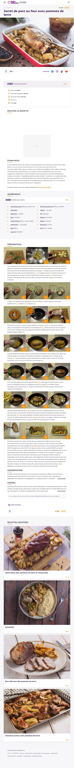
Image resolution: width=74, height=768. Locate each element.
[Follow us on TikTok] (62, 71)
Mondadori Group (37, 756)
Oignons (14, 214)
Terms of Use (28, 753)
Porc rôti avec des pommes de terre (20, 681)
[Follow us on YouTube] (67, 71)
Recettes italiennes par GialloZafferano (17, 2)
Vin (41, 228)
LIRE (66, 577)
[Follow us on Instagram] (57, 71)
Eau (12, 228)
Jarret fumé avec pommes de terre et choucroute (26, 573)
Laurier (13, 232)
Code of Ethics (27, 756)
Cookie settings (11, 756)
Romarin (43, 225)
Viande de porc (16, 206)
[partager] (6, 71)
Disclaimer (20, 756)
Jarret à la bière (45, 187)
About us (21, 753)
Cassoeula (9, 627)
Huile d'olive (15, 221)
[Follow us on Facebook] (53, 71)
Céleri (42, 210)
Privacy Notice (37, 753)
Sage (42, 221)
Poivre (42, 217)
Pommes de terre (46, 206)
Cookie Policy (54, 753)
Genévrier (14, 225)
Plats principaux (8, 7)
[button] (60, 478)
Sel (12, 217)
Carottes (14, 210)
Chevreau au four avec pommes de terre (22, 736)
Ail (41, 214)
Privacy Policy (46, 753)
